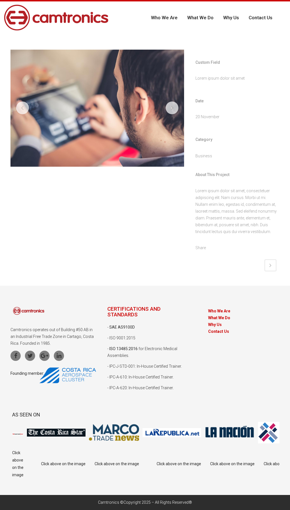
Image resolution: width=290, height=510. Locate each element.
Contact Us (218, 332)
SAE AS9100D (122, 327)
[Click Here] (67, 382)
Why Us (215, 325)
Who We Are (219, 311)
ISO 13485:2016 (123, 348)
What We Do (219, 318)
